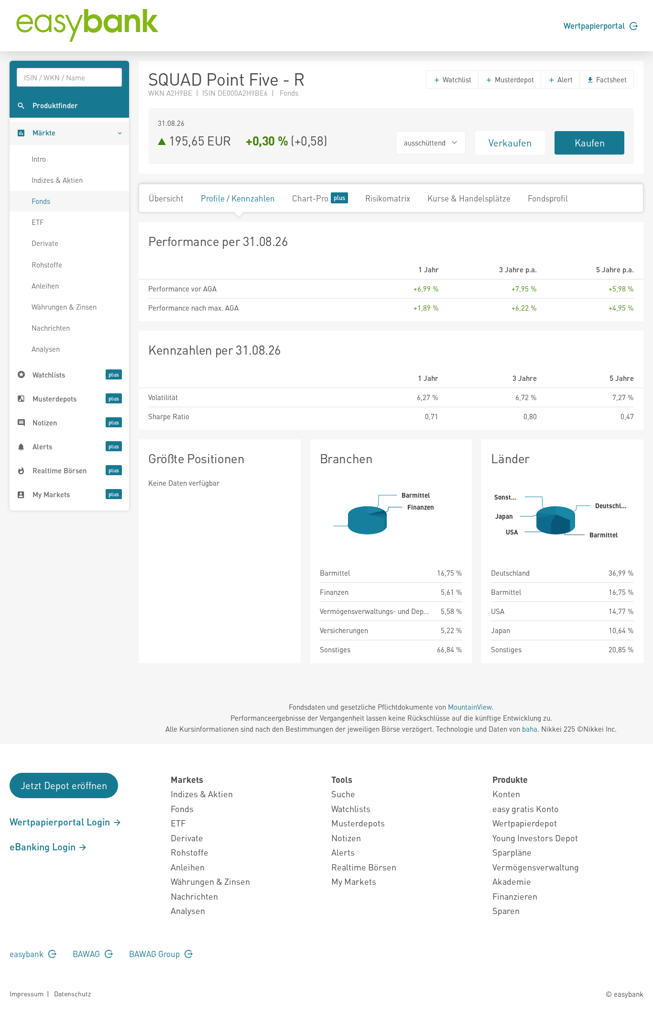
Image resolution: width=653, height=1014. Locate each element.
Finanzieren (514, 896)
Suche (343, 793)
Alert (564, 79)
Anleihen (45, 285)
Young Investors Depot (535, 837)
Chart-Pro (310, 198)
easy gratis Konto (525, 808)
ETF (38, 222)
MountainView (469, 707)
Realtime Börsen (363, 866)
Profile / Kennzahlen (238, 198)
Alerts (343, 852)
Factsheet (610, 79)
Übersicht (166, 198)
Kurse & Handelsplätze (469, 198)
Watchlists (350, 808)
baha (529, 729)
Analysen (46, 349)
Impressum (27, 993)
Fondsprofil (548, 198)
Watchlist (456, 79)
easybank (27, 953)
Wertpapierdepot (524, 822)
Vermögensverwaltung (535, 866)
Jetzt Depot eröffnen (64, 785)
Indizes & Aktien (57, 180)
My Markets (353, 881)
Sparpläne (512, 852)
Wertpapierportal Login (61, 821)
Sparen (506, 910)
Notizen (346, 837)
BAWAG (87, 953)
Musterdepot (513, 79)
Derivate (45, 243)
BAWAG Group (155, 953)
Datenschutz (72, 993)
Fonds (41, 201)
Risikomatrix (387, 198)
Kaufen (590, 142)
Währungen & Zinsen (64, 307)
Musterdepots (358, 822)
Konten (506, 793)
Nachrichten (51, 328)
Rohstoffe (47, 264)
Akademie (511, 881)
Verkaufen (510, 142)
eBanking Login (44, 846)
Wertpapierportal (595, 25)
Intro (39, 159)
